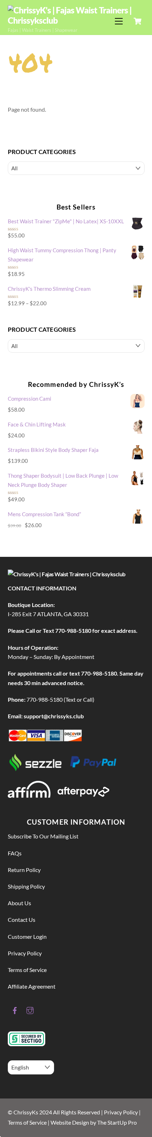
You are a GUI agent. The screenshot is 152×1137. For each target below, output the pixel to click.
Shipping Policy (26, 886)
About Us (19, 903)
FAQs (15, 853)
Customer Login (27, 936)
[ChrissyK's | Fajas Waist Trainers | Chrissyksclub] (74, 20)
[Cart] (137, 21)
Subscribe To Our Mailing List (43, 836)
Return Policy (24, 869)
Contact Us (21, 919)
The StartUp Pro (117, 1122)
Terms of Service (27, 969)
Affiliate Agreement (31, 986)
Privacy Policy (25, 953)
